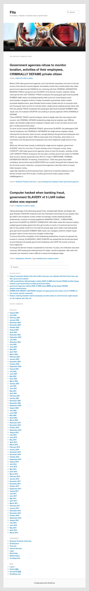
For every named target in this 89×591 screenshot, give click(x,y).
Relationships (15, 556)
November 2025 (15, 325)
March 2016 (14, 532)
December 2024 (15, 335)
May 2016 (13, 528)
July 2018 (13, 464)
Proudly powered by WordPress (44, 583)
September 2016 (15, 518)
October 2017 (14, 486)
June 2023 (13, 347)
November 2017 (15, 484)
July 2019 (13, 435)
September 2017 (15, 489)
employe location (57, 182)
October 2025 (14, 327)
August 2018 (14, 462)
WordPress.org (15, 574)
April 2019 (13, 442)
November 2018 (15, 454)
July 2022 (13, 371)
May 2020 (13, 415)
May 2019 (13, 440)
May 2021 (13, 391)
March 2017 (14, 503)
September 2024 (15, 337)
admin (31, 78)
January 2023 (14, 359)
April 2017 (13, 501)
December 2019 (15, 422)
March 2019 (14, 444)
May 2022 (13, 376)
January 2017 (14, 508)
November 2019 (15, 425)
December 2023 (15, 342)
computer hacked (52, 258)
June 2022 (13, 374)
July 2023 (13, 344)
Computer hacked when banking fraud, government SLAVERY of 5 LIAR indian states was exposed (37, 197)
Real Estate (14, 553)
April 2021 (13, 393)
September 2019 (15, 430)
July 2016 (13, 523)
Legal (12, 551)
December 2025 (15, 322)
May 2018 (13, 469)
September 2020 (15, 405)
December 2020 (15, 401)
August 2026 (14, 313)
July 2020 (13, 410)
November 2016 (15, 513)
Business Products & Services (26, 182)
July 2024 (13, 339)
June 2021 (13, 388)
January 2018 (14, 479)
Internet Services (16, 548)
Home (12, 49)
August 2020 (14, 408)
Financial (28, 258)
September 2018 (15, 459)
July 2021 (13, 386)
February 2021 (15, 396)
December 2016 (15, 510)
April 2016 (13, 530)
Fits (13, 12)
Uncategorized (15, 558)
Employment (20, 258)
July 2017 (13, 493)
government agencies (71, 182)
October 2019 (14, 427)
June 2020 (13, 413)
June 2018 (13, 466)
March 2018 (14, 474)
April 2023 (13, 352)
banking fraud (46, 182)
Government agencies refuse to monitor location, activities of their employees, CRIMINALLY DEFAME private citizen (38, 69)
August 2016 (14, 520)
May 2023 (13, 349)
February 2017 (15, 506)
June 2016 (13, 525)
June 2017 (13, 496)
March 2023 (14, 354)
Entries (14, 569)
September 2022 (15, 366)
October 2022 (14, 364)
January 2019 (14, 449)
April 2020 (13, 418)
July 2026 (13, 315)
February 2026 (15, 317)
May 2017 (13, 498)
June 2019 (13, 437)
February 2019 (15, 447)
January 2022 (14, 383)
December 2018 (15, 452)
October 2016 (14, 515)
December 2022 (15, 361)
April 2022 (13, 379)
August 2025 (14, 330)
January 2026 (14, 320)
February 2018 (15, 476)
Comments (15, 571)
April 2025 (13, 332)
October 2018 (14, 457)
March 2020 (14, 420)
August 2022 (14, 369)
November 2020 (15, 403)
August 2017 (14, 491)
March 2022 (14, 381)
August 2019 (14, 432)
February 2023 (15, 357)
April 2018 (13, 471)
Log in (12, 567)
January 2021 (14, 398)
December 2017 (15, 481)
